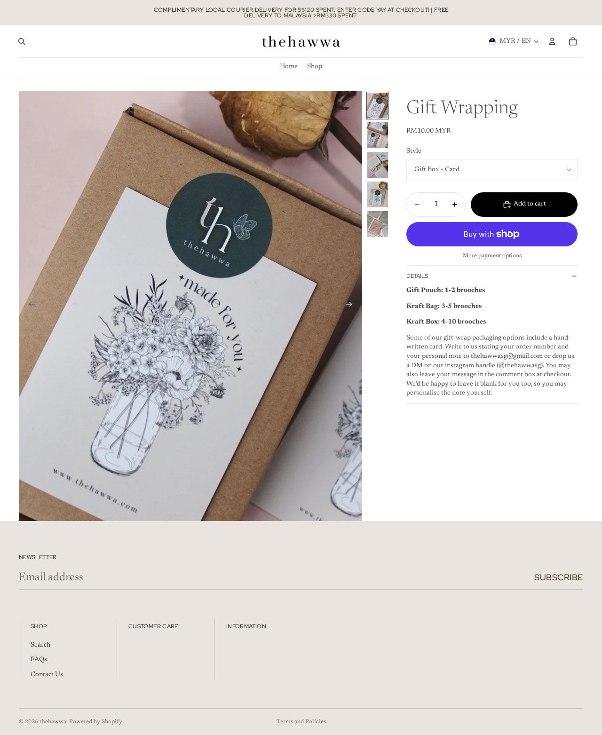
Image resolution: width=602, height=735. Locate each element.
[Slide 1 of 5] (377, 106)
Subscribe (558, 577)
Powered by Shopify (95, 722)
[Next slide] (351, 306)
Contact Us (47, 675)
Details (417, 276)
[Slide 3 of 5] (377, 165)
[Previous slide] (29, 306)
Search (40, 645)
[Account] (552, 41)
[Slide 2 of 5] (377, 135)
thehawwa (53, 722)
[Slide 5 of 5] (377, 224)
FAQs (39, 659)
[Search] (21, 41)
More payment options (492, 256)
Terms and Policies (301, 722)
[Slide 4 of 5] (377, 194)
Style (413, 151)
